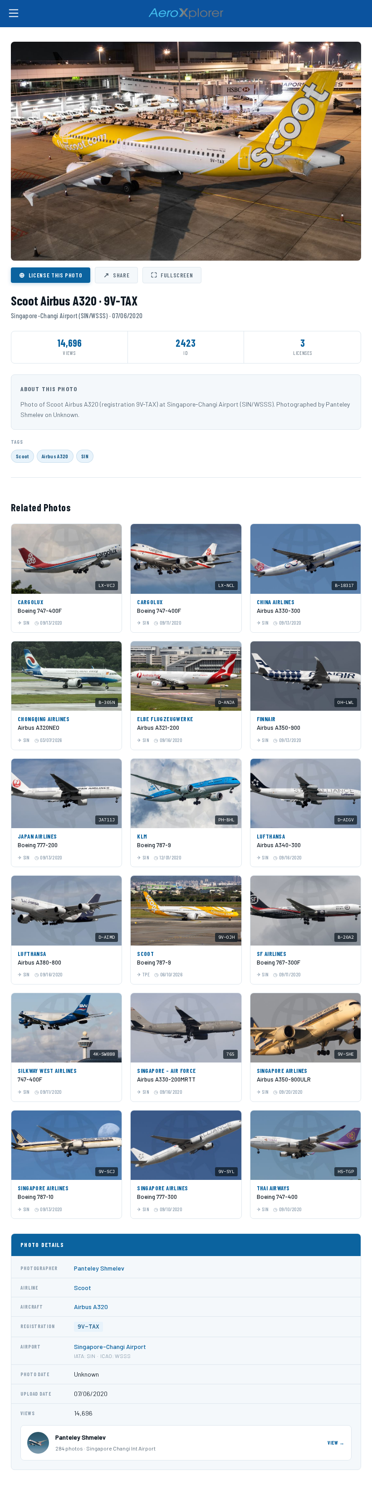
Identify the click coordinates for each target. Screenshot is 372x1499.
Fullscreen (172, 275)
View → (336, 1443)
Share (116, 275)
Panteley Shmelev (99, 1268)
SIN (84, 456)
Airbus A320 (55, 456)
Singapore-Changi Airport (110, 1346)
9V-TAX (88, 1326)
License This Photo (50, 275)
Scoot (22, 456)
